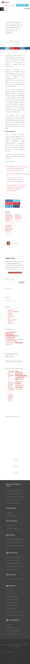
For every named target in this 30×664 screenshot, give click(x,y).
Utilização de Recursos (13, 605)
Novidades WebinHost (11, 341)
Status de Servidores (12, 319)
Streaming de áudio (12, 525)
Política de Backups (12, 602)
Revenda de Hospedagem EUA (15, 539)
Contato (9, 624)
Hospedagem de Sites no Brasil (15, 493)
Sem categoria (15, 34)
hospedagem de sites (11, 339)
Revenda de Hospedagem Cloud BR (15, 546)
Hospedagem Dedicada (13, 500)
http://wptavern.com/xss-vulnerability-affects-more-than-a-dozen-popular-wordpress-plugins (15, 179)
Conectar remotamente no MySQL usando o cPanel (11, 397)
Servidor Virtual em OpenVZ (14, 557)
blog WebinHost (11, 332)
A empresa (10, 590)
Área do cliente (23, 5)
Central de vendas (10, 5)
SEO (9, 318)
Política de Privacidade (12, 599)
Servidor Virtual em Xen (13, 560)
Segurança (10, 314)
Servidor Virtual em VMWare (14, 563)
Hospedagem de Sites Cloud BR (15, 497)
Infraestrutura (10, 593)
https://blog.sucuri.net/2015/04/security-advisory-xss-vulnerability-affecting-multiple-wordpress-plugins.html (17, 168)
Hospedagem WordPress (13, 503)
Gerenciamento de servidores (14, 579)
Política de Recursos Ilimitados (15, 615)
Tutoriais (10, 321)
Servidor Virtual (10, 343)
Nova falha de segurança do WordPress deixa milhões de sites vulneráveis (9, 228)
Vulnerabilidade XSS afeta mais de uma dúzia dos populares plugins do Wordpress (9, 217)
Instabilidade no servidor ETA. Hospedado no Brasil (11, 373)
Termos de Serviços (12, 596)
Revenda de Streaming (13, 528)
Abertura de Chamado (12, 634)
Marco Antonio (14, 243)
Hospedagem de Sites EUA (14, 490)
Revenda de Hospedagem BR (14, 542)
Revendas (10, 313)
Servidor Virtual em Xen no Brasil (15, 566)
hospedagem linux (21, 339)
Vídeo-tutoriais (11, 323)
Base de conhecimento (13, 630)
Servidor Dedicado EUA (13, 569)
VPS (7, 344)
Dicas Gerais (10, 310)
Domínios (9, 512)
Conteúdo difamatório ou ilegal (15, 612)
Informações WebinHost (13, 311)
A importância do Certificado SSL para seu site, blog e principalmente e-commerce (11, 386)
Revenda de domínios (12, 515)
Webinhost (10, 344)
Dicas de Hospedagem (12, 335)
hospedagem (10, 337)
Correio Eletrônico (11, 608)
